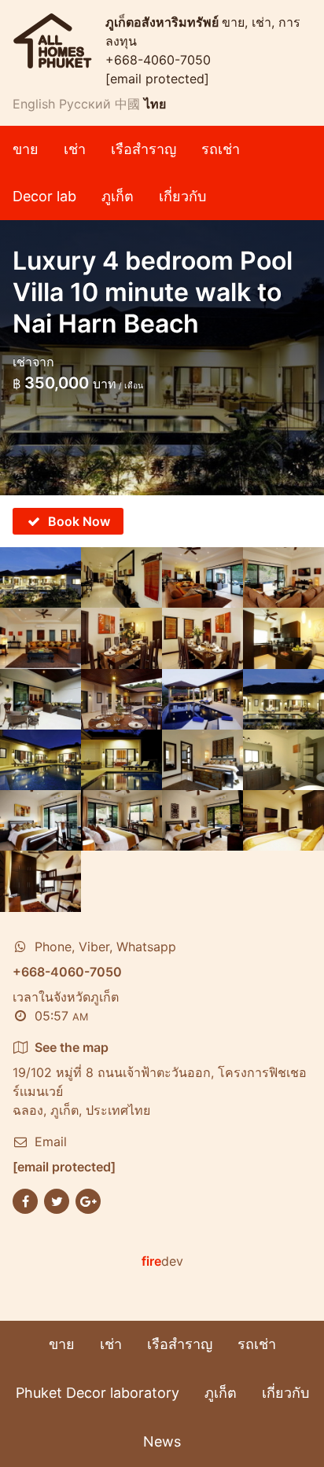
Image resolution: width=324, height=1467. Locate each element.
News (162, 1441)
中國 (127, 104)
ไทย (155, 104)
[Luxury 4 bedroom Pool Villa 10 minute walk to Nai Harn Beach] (40, 577)
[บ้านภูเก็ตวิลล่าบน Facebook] (25, 1200)
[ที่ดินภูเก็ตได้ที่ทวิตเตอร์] (56, 1200)
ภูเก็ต (117, 196)
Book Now (79, 521)
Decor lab (44, 196)
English (34, 104)
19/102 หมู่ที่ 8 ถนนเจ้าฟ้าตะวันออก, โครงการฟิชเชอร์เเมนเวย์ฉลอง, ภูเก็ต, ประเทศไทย (160, 1078)
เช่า (75, 149)
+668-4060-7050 (158, 60)
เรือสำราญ (143, 149)
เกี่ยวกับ (182, 196)
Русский (85, 104)
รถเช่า (220, 149)
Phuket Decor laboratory (97, 1392)
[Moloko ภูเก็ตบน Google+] (88, 1200)
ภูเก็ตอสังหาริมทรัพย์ (163, 22)
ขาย (26, 149)
